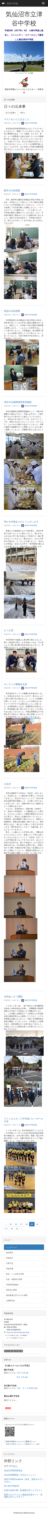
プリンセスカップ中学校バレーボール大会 (23, 1120)
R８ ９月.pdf (22, 1377)
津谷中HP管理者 (30, 123)
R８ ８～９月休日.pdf (27, 1388)
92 (12, 1228)
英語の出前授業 (12, 310)
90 (37, 1224)
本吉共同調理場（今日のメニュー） (20, 1474)
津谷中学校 (12, 3)
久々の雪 (8, 630)
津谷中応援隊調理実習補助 (18, 402)
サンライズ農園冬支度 (15, 684)
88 (27, 1224)
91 (7, 1228)
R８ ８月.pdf (22, 1372)
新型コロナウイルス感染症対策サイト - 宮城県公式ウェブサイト (23, 1495)
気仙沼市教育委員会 (13, 1470)
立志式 (7, 783)
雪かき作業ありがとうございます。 (22, 521)
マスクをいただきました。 (18, 119)
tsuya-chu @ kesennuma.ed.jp (18, 1332)
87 (21, 1224)
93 (17, 1228)
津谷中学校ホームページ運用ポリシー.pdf (22, 1444)
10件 (22, 112)
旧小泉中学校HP (11, 1485)
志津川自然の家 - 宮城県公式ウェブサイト (23, 1490)
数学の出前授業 (12, 190)
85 (11, 1224)
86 (16, 1224)
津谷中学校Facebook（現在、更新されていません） (24, 1480)
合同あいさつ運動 (13, 996)
